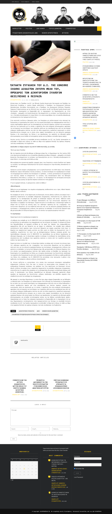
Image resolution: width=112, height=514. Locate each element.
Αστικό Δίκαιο (62, 469)
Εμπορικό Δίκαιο (88, 128)
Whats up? (16, 394)
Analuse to (46, 511)
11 (49, 476)
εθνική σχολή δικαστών (50, 311)
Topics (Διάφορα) (55, 28)
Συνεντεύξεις (71, 28)
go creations (97, 511)
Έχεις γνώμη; (36, 1)
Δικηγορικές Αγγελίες (90, 154)
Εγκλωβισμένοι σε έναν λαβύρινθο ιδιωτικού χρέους (91, 68)
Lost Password (78, 477)
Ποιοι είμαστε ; (25, 1)
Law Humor (40, 28)
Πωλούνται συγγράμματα (92, 161)
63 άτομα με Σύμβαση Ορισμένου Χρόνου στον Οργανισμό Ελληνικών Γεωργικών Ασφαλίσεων (88, 207)
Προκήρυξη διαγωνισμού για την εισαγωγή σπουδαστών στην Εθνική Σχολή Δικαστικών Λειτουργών (40, 384)
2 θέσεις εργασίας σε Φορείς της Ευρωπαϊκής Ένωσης (91, 172)
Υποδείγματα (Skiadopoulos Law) (25, 33)
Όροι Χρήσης (15, 1)
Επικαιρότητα (15, 100)
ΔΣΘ (38, 311)
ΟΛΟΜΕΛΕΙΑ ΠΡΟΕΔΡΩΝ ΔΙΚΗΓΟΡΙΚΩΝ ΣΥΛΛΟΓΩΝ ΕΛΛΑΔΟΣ (30, 314)
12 (49, 460)
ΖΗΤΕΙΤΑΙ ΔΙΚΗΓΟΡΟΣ (90, 151)
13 (24, 468)
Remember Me (79, 468)
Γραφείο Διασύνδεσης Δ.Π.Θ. (90, 194)
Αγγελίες (65, 33)
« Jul (11, 480)
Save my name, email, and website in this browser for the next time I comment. (40, 435)
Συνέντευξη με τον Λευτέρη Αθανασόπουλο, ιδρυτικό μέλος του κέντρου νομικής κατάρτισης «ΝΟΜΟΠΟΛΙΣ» (20, 386)
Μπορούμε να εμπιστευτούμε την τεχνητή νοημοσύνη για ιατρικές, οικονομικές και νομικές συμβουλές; (92, 82)
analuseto (35, 100)
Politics (29, 28)
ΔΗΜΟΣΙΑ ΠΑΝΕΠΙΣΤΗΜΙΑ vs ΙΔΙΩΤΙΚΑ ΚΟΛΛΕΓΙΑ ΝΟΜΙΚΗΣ (60, 494)
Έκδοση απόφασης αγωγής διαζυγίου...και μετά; (60, 478)
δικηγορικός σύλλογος (26, 311)
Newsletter (16, 28)
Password (77, 462)
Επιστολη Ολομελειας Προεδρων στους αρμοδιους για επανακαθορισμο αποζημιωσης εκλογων (61, 384)
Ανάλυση (85, 72)
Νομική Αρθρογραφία (50, 33)
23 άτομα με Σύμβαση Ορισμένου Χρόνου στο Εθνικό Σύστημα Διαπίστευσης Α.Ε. (87, 241)
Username (77, 456)
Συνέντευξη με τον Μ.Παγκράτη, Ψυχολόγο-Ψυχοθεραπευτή (91, 97)
